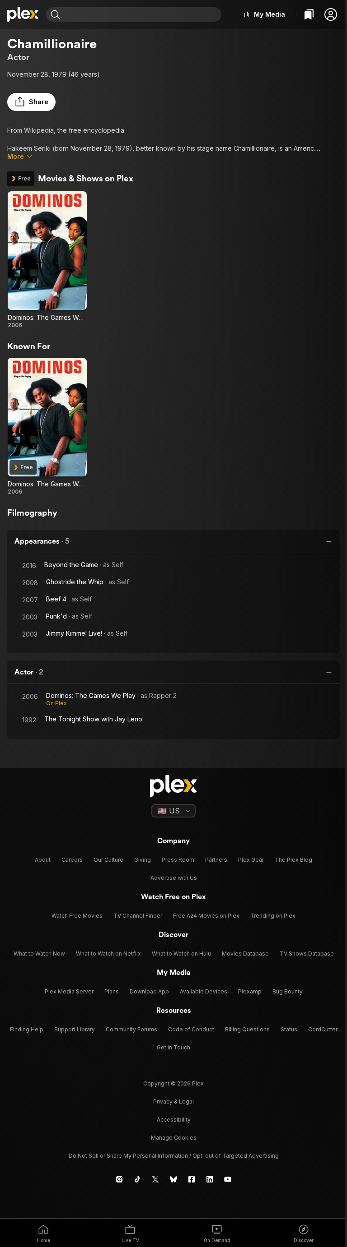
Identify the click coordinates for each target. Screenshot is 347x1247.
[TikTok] (137, 1179)
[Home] (23, 14)
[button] (331, 14)
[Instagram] (119, 1179)
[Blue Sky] (173, 1179)
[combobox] (141, 14)
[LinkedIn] (210, 1179)
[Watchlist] (309, 14)
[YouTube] (228, 1179)
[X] (155, 1179)
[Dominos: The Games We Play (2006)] (47, 260)
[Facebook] (192, 1179)
